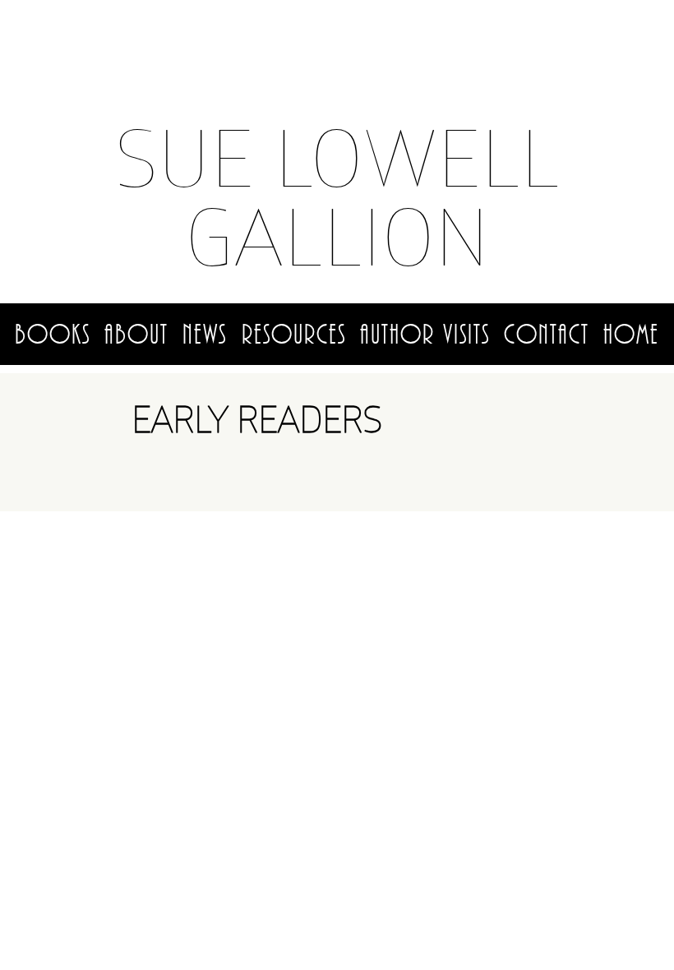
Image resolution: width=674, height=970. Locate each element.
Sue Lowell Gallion (337, 197)
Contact (546, 334)
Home (631, 334)
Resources (294, 334)
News (204, 334)
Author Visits (425, 334)
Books (52, 334)
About (136, 334)
